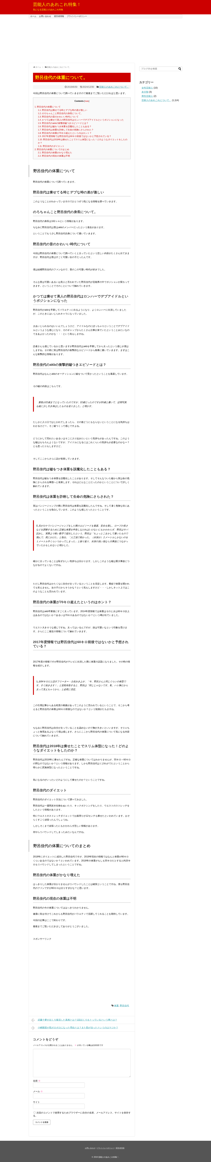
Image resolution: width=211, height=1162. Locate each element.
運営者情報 (59, 16)
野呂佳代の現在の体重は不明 (54, 156)
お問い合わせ (45, 16)
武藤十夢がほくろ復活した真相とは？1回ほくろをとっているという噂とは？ (77, 1020)
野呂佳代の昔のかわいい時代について (58, 116)
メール (38, 1091)
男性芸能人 (147, 96)
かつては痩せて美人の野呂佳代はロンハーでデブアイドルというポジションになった (81, 120)
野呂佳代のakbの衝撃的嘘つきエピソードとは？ (63, 123)
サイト (36, 1102)
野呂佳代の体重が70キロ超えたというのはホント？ (65, 133)
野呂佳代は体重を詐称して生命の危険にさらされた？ (66, 129)
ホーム (33, 16)
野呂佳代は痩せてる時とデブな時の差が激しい (62, 110)
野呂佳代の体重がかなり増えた (55, 152)
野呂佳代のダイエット (51, 146)
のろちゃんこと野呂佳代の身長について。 (60, 113)
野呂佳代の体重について (48, 107)
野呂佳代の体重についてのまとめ (52, 149)
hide (87, 101)
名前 (36, 1081)
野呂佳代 (124, 1005)
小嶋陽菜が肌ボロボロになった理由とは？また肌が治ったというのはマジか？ (78, 1027)
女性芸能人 (147, 88)
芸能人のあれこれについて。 (114, 87)
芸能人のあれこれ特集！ (57, 4)
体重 (116, 1005)
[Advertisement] (105, 41)
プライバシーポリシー (77, 16)
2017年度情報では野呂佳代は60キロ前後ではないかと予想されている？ (74, 136)
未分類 (145, 92)
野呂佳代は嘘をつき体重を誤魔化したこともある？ (64, 126)
